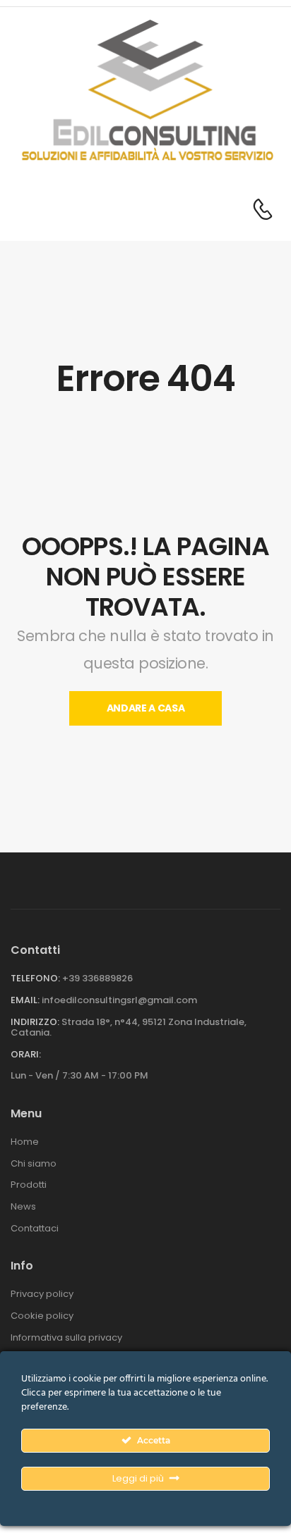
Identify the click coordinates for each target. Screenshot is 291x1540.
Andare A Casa (145, 708)
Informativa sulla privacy (66, 1337)
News (23, 1206)
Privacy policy (42, 1294)
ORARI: (26, 1054)
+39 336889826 (97, 978)
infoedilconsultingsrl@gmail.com (119, 1000)
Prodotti (29, 1185)
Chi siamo (34, 1163)
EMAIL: (25, 1000)
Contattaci (35, 1228)
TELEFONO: (35, 978)
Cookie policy (42, 1316)
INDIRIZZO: (35, 1022)
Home (25, 1142)
